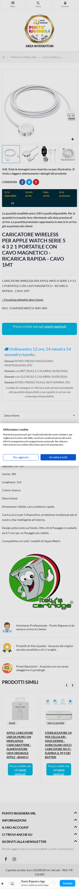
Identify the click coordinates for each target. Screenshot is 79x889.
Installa (67, 883)
